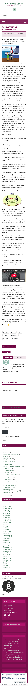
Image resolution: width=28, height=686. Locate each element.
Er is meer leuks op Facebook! (11, 407)
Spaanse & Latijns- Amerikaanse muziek (14, 482)
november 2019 (7, 505)
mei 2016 (5, 526)
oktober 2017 (7, 510)
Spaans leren (12, 346)
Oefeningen (8, 476)
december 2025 (7, 503)
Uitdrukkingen (9, 478)
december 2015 (7, 535)
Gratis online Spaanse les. (12, 641)
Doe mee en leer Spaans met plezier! (13, 415)
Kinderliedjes (8, 464)
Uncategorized (7, 492)
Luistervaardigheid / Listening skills (13, 466)
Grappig (5, 346)
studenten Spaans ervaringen (11, 491)
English (5, 449)
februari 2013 (7, 569)
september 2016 (7, 521)
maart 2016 (6, 529)
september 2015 (7, 540)
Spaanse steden (7, 489)
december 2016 (7, 515)
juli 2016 (5, 524)
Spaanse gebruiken (8, 485)
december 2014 (7, 547)
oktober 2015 (7, 538)
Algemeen (7, 495)
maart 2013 (6, 567)
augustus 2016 (7, 522)
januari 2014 (6, 556)
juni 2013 (6, 563)
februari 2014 (7, 554)
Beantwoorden (7, 378)
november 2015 (7, 537)
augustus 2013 (7, 560)
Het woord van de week (11, 474)
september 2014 (7, 551)
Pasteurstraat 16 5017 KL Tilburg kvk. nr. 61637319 (8, 607)
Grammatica (8, 472)
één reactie (9, 35)
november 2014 (7, 549)
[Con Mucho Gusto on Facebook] (14, 9)
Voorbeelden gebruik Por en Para (14, 657)
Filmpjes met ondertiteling (10, 454)
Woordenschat (8, 479)
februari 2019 (7, 506)
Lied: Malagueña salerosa (12, 650)
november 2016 (7, 517)
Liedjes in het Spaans (9, 461)
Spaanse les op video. (9, 487)
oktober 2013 (7, 558)
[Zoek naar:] (14, 15)
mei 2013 (5, 565)
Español (5, 451)
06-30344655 (7, 610)
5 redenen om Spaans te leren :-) (13, 640)
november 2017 (7, 508)
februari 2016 (7, 531)
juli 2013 (5, 562)
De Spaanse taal (9, 470)
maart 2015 (6, 542)
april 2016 (6, 528)
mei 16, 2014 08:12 (18, 357)
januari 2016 (6, 533)
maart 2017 (6, 512)
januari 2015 (6, 546)
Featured (5, 453)
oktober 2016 (7, 519)
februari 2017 (7, 513)
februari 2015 (7, 544)
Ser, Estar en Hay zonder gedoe (13, 659)
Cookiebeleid (8, 679)
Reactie (21, 401)
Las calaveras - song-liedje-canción (14, 656)
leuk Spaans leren (8, 460)
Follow (5, 432)
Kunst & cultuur (7, 458)
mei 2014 (5, 553)
